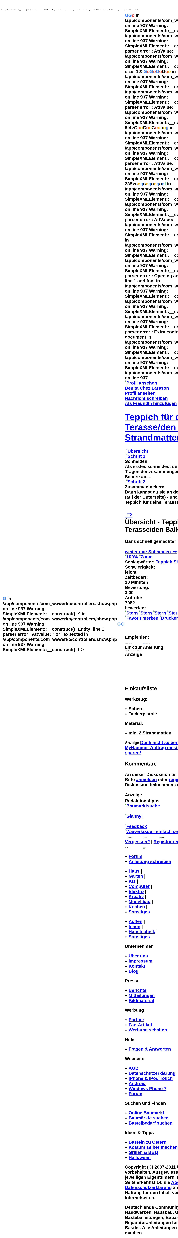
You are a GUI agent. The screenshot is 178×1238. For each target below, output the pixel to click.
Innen (134, 926)
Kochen (137, 906)
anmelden (146, 779)
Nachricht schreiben (146, 398)
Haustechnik (142, 931)
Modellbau (139, 901)
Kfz (132, 881)
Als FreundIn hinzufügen (151, 403)
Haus (134, 871)
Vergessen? (137, 841)
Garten (136, 876)
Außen (135, 921)
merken (149, 618)
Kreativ (136, 896)
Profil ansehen (140, 393)
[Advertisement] (34, 5)
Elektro (136, 891)
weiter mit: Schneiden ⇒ (151, 551)
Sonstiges (139, 911)
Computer (139, 886)
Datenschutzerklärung (148, 1187)
